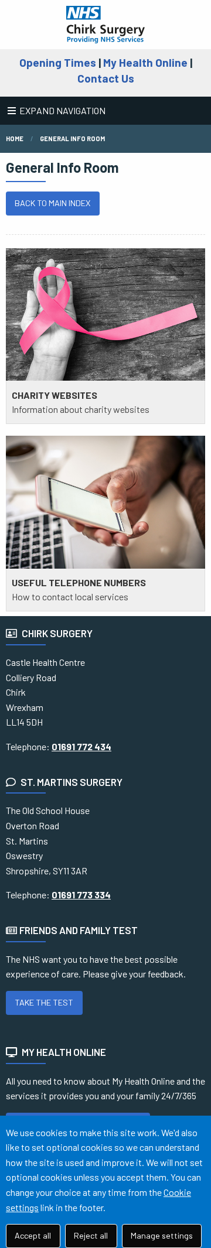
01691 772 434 (81, 746)
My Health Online (145, 62)
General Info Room (72, 138)
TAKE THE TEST (44, 1002)
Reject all (91, 1235)
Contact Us (105, 78)
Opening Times (57, 62)
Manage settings (162, 1235)
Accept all (33, 1235)
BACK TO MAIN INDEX (52, 203)
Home (14, 138)
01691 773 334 (81, 894)
